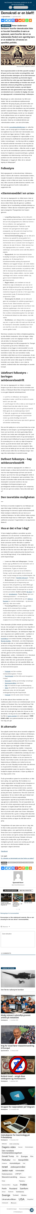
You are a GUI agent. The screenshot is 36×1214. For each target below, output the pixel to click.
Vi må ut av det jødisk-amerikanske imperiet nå (6, 904)
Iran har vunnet (28, 902)
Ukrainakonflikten (9, 1199)
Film (31, 1156)
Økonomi (13, 1203)
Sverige (6, 1195)
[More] (30, 20)
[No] (34, 5)
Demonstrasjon (29, 1147)
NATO (29, 1177)
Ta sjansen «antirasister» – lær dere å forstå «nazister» (17, 904)
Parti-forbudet (9, 676)
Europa (24, 1156)
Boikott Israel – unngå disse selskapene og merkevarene (13, 1077)
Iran (24, 1163)
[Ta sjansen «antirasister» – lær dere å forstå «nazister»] (18, 897)
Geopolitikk (23, 1160)
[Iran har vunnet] (29, 897)
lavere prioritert (12, 716)
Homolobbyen (15, 1163)
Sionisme (10, 1191)
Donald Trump (8, 1156)
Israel (5, 1166)
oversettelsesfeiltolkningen (17, 127)
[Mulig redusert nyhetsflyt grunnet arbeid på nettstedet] (18, 1004)
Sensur (4, 1191)
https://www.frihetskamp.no (18, 884)
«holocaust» (5, 1203)
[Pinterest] (16, 20)
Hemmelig (8, 681)
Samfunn (24, 1188)
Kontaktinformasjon (12, 1209)
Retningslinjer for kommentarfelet (9, 913)
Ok (10, 7)
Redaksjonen (4, 1020)
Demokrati (11, 862)
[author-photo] (18, 876)
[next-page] (19, 909)
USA (21, 1199)
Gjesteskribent (6, 16)
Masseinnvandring (9, 1177)
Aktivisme (4, 1143)
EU (17, 1156)
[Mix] (23, 20)
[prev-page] (17, 909)
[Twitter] (9, 20)
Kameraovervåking (10, 683)
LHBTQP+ (18, 1174)
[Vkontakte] (2, 20)
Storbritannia (20, 1192)
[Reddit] (20, 20)
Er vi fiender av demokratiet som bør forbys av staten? (17, 858)
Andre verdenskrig (14, 1144)
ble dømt (29, 592)
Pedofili (15, 1185)
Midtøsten (23, 1177)
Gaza (14, 1159)
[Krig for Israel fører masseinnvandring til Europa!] (18, 1034)
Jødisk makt (7, 1170)
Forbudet (7, 671)
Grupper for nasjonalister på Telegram (18, 1107)
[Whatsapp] (26, 20)
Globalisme (4, 1163)
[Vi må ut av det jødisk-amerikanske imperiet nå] (6, 897)
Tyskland (15, 1195)
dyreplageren (13, 594)
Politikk (4, 864)
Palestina (22, 1181)
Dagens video (9, 1147)
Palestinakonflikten (6, 1184)
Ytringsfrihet (30, 1199)
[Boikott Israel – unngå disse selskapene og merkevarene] (18, 1065)
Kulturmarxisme (7, 1174)
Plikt (6, 685)
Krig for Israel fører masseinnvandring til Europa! (17, 1046)
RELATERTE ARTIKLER (11, 890)
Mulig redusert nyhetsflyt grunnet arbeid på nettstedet (15, 1016)
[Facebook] (13, 20)
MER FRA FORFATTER (25, 890)
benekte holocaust (22, 578)
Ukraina (23, 1195)
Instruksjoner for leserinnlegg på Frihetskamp (15, 1136)
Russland (13, 1188)
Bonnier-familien (6, 641)
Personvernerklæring (24, 1209)
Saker (6, 688)
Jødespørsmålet (17, 1167)
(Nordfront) (4, 851)
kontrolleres (4, 638)
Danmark (20, 1147)
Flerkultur (6, 1160)
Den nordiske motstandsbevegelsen (12, 1152)
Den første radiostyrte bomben (12, 990)
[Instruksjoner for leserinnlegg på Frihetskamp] (18, 1124)
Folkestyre (19, 862)
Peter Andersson (28, 862)
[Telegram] (6, 20)
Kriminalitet (20, 1171)
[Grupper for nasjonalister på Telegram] (18, 1095)
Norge (3, 1181)
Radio (4, 1188)
